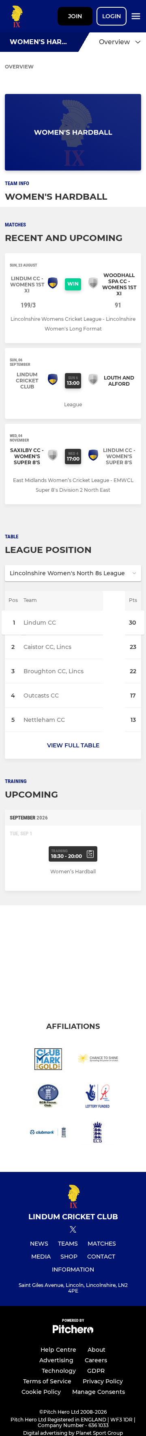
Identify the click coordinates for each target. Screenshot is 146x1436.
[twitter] (73, 1230)
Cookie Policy (41, 1391)
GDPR (96, 1370)
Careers (96, 1360)
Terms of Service (47, 1381)
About (96, 1349)
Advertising (56, 1360)
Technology (59, 1370)
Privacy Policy (103, 1381)
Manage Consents (98, 1391)
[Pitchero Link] (73, 1331)
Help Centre (58, 1349)
